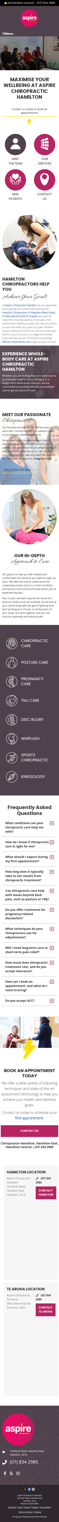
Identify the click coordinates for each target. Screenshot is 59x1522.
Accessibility (45, 1507)
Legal (20, 1507)
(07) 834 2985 (46, 3)
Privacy (27, 1507)
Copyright (12, 1507)
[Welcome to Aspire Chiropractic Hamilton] (29, 26)
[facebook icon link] (5, 1472)
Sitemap (37, 1512)
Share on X (25, 1489)
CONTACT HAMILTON (46, 1192)
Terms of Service (26, 1512)
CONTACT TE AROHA (45, 1309)
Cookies (35, 1507)
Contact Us (44, 196)
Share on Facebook (29, 1489)
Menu (9, 33)
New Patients (15, 196)
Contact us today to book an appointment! (29, 111)
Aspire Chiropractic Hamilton (20, 305)
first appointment (29, 1117)
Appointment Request (20, 3)
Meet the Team (15, 161)
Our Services (44, 161)
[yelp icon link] (11, 1472)
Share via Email (33, 1489)
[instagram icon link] (18, 1472)
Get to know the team (17, 469)
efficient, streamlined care (16, 341)
